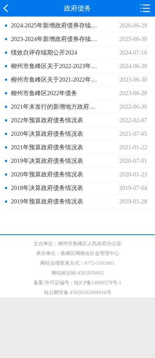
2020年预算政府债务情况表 (47, 174)
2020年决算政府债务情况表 (47, 133)
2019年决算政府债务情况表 (47, 161)
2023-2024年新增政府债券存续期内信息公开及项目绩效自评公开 (54, 39)
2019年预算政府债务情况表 (47, 201)
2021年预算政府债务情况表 (47, 147)
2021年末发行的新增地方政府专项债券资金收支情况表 (54, 106)
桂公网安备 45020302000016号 (77, 292)
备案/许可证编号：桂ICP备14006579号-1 (77, 282)
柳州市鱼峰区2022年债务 (44, 93)
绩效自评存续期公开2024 (44, 52)
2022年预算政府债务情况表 (47, 120)
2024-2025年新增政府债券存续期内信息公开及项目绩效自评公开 (54, 25)
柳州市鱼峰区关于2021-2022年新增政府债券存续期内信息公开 (54, 79)
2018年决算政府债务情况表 (47, 188)
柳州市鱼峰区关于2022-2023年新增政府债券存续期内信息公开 (54, 66)
